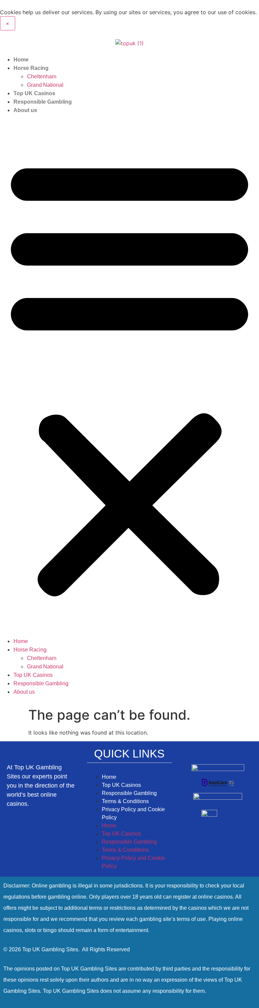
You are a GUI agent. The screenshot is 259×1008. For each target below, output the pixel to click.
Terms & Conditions (125, 801)
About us (25, 110)
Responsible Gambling (42, 102)
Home (21, 59)
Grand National (45, 85)
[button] (129, 375)
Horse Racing (31, 68)
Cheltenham (41, 76)
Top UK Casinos (34, 93)
